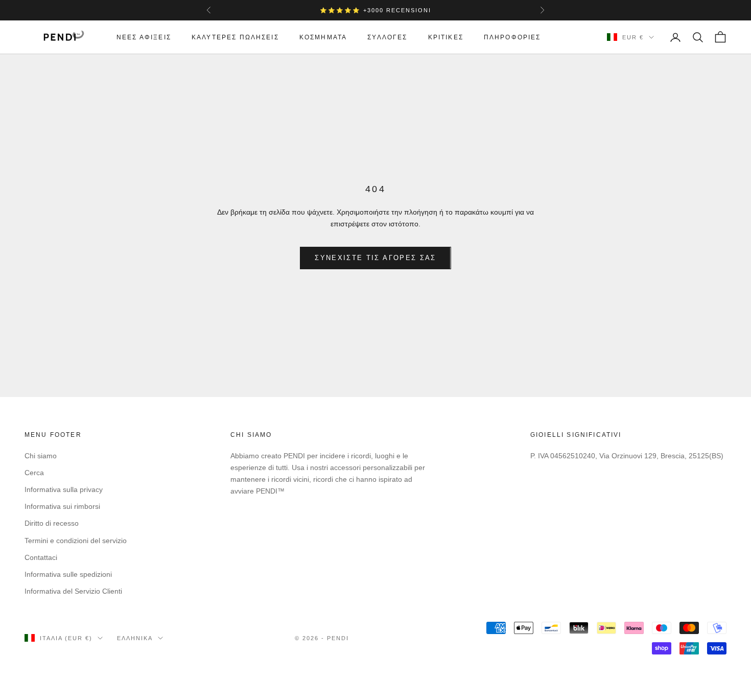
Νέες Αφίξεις (143, 37)
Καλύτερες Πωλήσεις (235, 37)
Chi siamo (41, 456)
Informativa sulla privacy (64, 489)
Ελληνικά (135, 638)
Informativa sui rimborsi (62, 506)
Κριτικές (445, 37)
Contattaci (41, 557)
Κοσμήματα (323, 37)
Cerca (34, 473)
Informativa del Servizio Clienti (73, 591)
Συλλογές (387, 37)
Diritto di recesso (52, 523)
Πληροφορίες (512, 37)
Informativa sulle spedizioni (68, 574)
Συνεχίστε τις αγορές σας (375, 258)
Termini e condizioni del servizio (76, 540)
